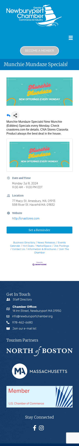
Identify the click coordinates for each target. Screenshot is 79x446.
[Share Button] (15, 115)
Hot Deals (28, 245)
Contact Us (18, 249)
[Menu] (70, 38)
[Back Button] (8, 116)
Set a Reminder (39, 230)
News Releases (46, 242)
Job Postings (61, 245)
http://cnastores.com (26, 218)
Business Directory (24, 242)
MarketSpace (43, 245)
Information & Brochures (42, 249)
